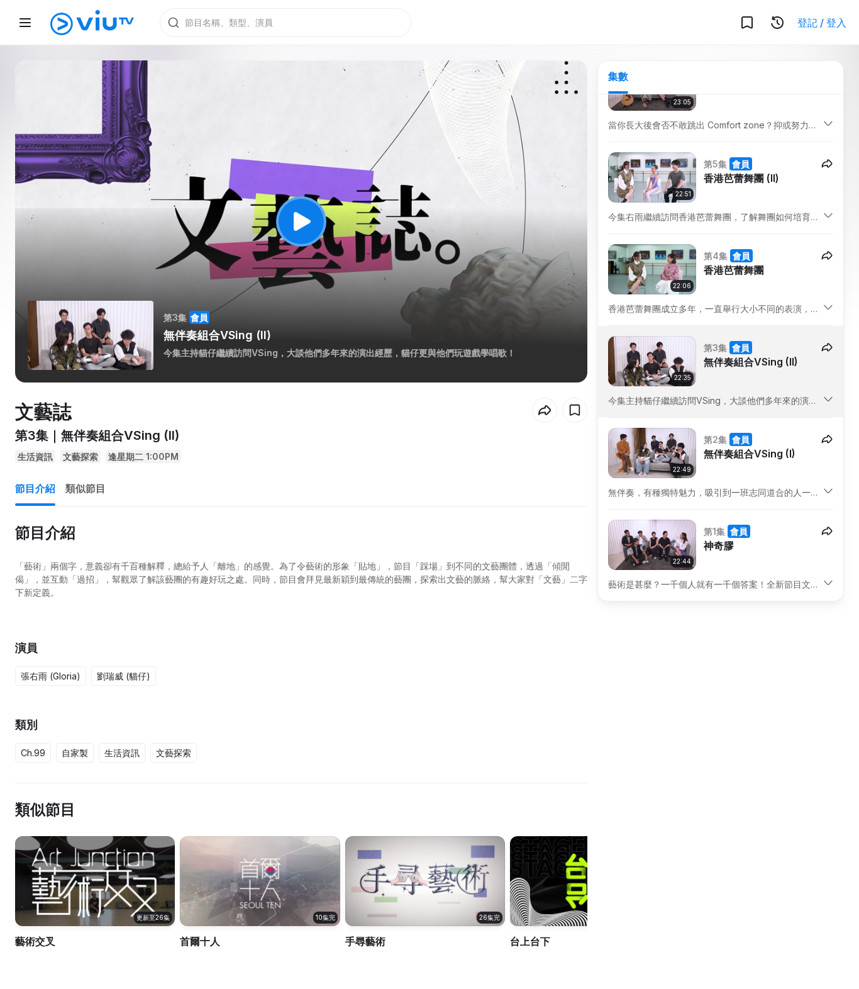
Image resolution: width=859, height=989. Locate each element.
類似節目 (85, 488)
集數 (618, 76)
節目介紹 (35, 488)
